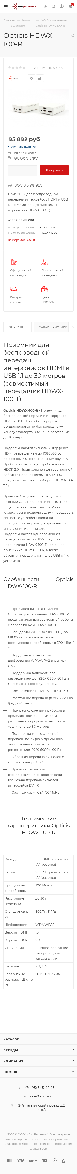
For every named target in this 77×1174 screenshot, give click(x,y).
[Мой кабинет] (62, 7)
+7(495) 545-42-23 (39, 1088)
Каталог (11, 1039)
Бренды (10, 1050)
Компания (13, 1061)
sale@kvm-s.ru (41, 1096)
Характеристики (53, 327)
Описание (17, 327)
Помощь (11, 1072)
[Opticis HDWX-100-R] (38, 108)
